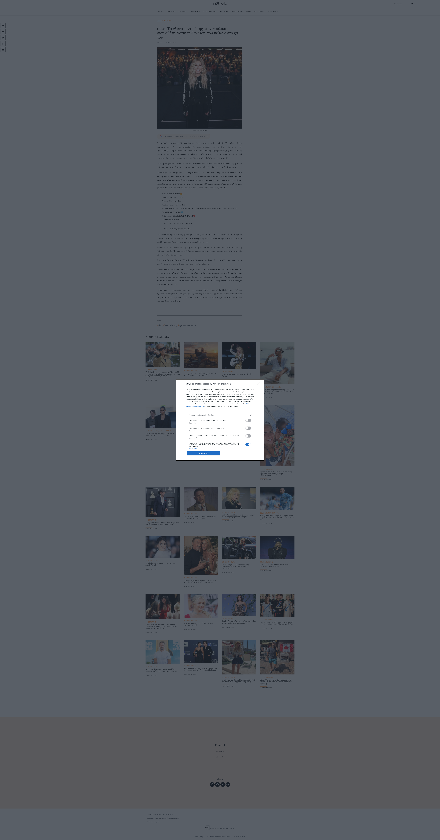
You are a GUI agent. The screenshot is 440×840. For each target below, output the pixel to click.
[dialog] (220, 420)
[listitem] (220, 415)
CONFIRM (203, 453)
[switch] (248, 420)
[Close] (259, 384)
